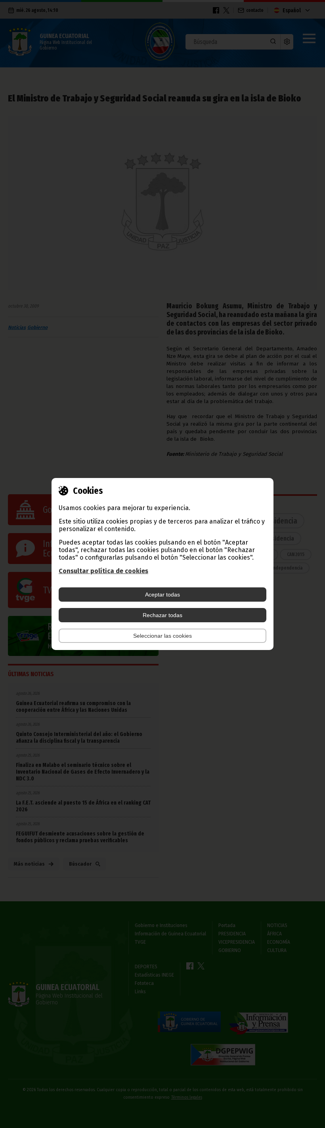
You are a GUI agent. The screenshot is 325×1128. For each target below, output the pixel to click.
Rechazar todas (162, 615)
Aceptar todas (162, 594)
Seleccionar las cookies (162, 636)
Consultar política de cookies (103, 571)
